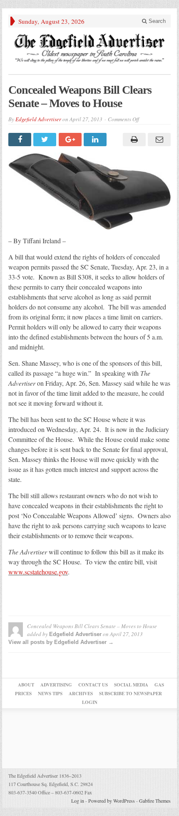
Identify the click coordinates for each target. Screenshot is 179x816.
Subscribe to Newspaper (130, 693)
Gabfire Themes (155, 800)
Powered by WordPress (111, 800)
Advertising (56, 684)
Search (156, 21)
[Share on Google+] (71, 139)
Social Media (131, 684)
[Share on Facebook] (20, 139)
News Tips (50, 693)
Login (89, 702)
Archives (81, 693)
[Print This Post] (132, 139)
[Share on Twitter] (45, 139)
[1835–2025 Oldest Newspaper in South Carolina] (89, 48)
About (26, 684)
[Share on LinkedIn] (96, 139)
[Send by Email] (158, 139)
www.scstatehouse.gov (38, 571)
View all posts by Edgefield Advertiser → (61, 642)
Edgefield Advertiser (38, 119)
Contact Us (93, 684)
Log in (77, 800)
